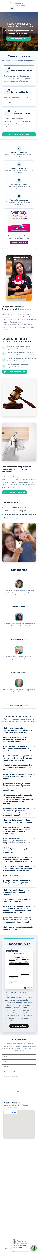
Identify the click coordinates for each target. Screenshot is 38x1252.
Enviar (19, 1091)
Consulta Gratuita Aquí (20, 38)
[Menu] (12, 8)
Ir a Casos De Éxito (19, 1026)
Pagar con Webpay (19, 242)
